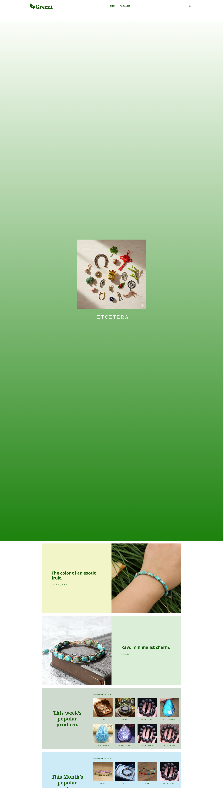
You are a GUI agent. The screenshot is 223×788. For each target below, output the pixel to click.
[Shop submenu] (116, 6)
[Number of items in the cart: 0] (190, 6)
